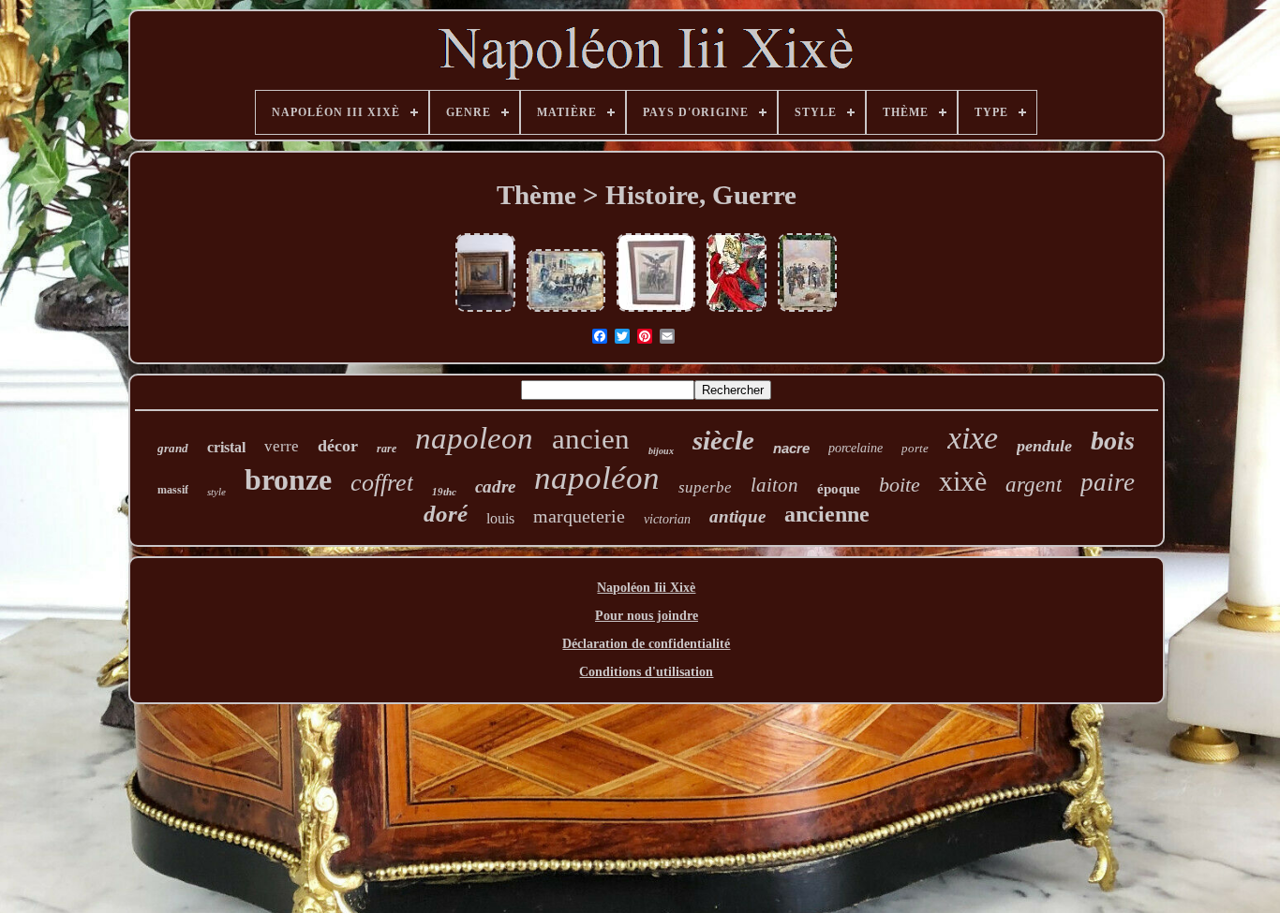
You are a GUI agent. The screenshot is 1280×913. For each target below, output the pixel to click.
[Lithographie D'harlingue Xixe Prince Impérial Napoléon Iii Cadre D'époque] (656, 311)
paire (1107, 482)
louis (500, 518)
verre (281, 446)
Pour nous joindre (646, 616)
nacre (791, 448)
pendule (1044, 445)
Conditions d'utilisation (646, 672)
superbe (705, 487)
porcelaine (855, 448)
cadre (495, 486)
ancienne (827, 514)
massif (172, 489)
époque (838, 488)
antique (737, 516)
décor (338, 445)
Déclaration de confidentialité (646, 644)
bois (1113, 440)
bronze (288, 479)
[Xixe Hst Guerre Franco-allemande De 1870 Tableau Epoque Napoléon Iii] (807, 311)
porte (915, 448)
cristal (226, 447)
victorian (667, 519)
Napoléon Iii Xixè (646, 588)
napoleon (474, 438)
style (216, 491)
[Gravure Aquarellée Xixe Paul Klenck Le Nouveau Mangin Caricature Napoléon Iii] (736, 311)
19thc (444, 491)
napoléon (597, 478)
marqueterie (579, 516)
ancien (591, 438)
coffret (381, 482)
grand (172, 448)
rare (386, 448)
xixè (963, 480)
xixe (972, 437)
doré (446, 513)
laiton (774, 485)
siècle (723, 440)
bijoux (661, 451)
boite (899, 484)
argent (1033, 484)
